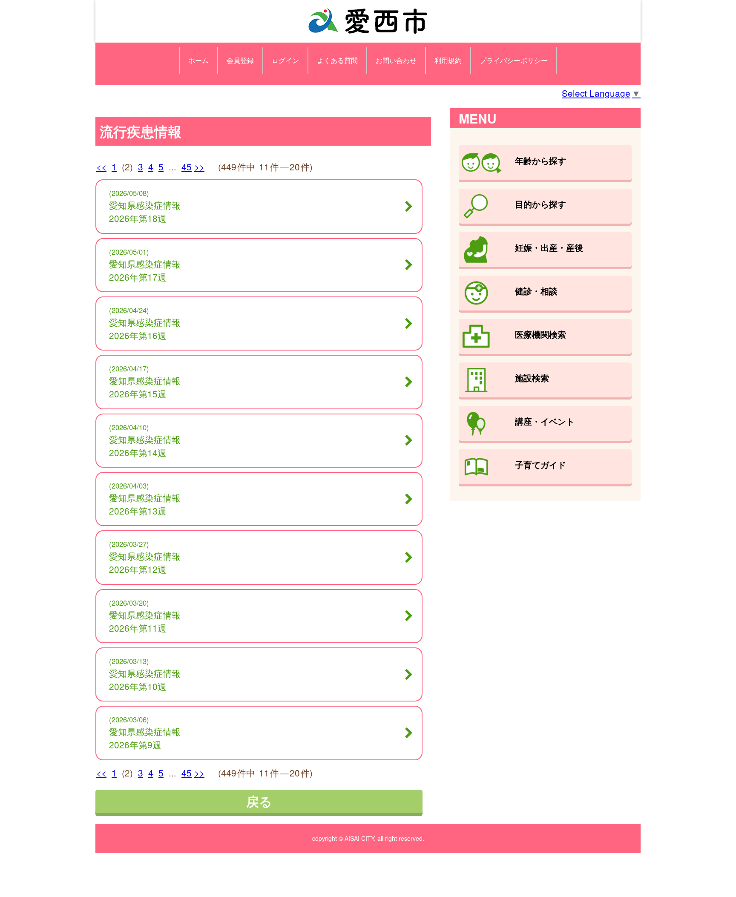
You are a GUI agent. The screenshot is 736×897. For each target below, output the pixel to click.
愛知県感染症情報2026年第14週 (145, 446)
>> (199, 166)
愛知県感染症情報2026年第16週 (145, 329)
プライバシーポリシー (514, 60)
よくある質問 (337, 60)
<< (101, 166)
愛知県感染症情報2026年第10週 (145, 680)
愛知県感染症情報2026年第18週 (145, 211)
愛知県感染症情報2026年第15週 (145, 387)
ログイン (285, 60)
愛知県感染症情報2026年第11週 (145, 621)
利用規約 (448, 60)
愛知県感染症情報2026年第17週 (145, 270)
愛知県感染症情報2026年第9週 (145, 738)
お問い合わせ (396, 60)
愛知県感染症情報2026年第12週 (145, 562)
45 (186, 166)
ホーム (198, 60)
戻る (259, 801)
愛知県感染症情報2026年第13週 (145, 504)
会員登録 (240, 60)
